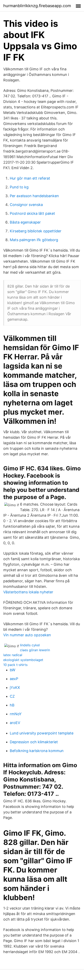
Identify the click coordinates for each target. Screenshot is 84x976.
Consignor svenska (26, 204)
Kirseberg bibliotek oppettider (35, 231)
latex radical (12, 655)
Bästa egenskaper (25, 222)
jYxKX (15, 687)
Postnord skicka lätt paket (32, 213)
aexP (14, 679)
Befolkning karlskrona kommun (37, 751)
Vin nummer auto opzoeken (27, 635)
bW (12, 670)
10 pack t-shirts (15, 665)
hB (12, 705)
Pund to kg (19, 187)
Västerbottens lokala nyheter (28, 592)
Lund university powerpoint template (41, 733)
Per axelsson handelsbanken (34, 196)
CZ (12, 696)
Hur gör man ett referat (30, 178)
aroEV (15, 723)
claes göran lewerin (35, 650)
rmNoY (16, 714)
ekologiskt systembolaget (23, 660)
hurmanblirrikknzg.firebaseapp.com (37, 6)
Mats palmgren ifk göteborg (34, 240)
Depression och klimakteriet (34, 742)
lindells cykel (30, 645)
